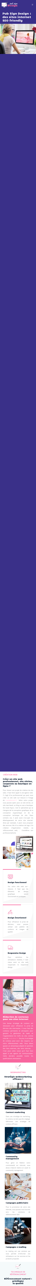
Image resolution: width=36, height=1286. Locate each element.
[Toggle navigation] (32, 4)
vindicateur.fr (13, 1038)
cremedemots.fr (11, 800)
